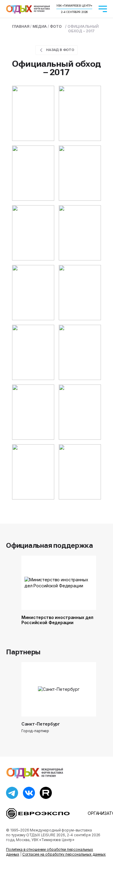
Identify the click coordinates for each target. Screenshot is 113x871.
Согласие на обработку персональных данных (64, 854)
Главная (20, 26)
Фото (56, 26)
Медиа (40, 26)
